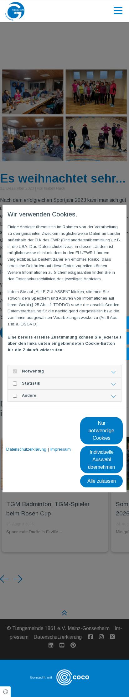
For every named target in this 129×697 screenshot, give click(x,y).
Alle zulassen (101, 481)
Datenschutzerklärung (26, 449)
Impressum (60, 449)
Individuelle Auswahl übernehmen (101, 459)
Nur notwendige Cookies (101, 430)
